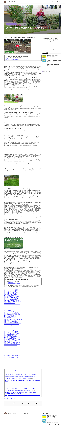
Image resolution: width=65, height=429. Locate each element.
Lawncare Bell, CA (7, 302)
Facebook (17, 403)
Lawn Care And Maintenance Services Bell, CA (13, 319)
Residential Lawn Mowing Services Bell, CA (12, 301)
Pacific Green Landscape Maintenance (12, 59)
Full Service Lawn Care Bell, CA (10, 287)
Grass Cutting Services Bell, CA (10, 311)
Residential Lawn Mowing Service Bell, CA (12, 342)
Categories (58, 1)
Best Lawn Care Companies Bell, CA (11, 298)
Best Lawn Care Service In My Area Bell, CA (12, 313)
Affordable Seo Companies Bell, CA (11, 357)
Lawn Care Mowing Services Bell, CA (11, 325)
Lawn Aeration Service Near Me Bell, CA (11, 292)
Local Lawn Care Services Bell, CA (10, 338)
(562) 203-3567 (8, 58)
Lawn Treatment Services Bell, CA (10, 293)
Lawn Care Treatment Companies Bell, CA (12, 296)
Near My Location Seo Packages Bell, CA (12, 355)
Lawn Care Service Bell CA (11, 23)
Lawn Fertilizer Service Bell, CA (10, 291)
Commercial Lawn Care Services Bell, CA (12, 337)
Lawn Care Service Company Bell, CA (11, 312)
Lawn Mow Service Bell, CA (9, 303)
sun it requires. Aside (37, 144)
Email (39, 403)
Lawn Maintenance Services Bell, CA (11, 290)
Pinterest (31, 403)
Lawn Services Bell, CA (8, 341)
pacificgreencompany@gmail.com (13, 283)
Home (53, 1)
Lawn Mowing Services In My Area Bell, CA (50, 40)
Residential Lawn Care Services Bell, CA (11, 324)
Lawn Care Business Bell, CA (9, 330)
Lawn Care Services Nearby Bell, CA (11, 343)
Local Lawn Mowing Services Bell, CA (11, 289)
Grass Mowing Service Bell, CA (10, 295)
